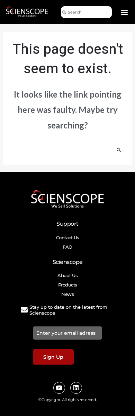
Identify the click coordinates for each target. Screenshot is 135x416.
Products (67, 285)
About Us (67, 275)
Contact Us (67, 237)
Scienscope (68, 262)
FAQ (67, 247)
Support (67, 224)
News (67, 294)
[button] (124, 12)
